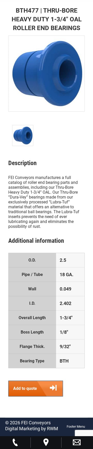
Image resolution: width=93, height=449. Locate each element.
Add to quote (25, 388)
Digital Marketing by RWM (31, 428)
